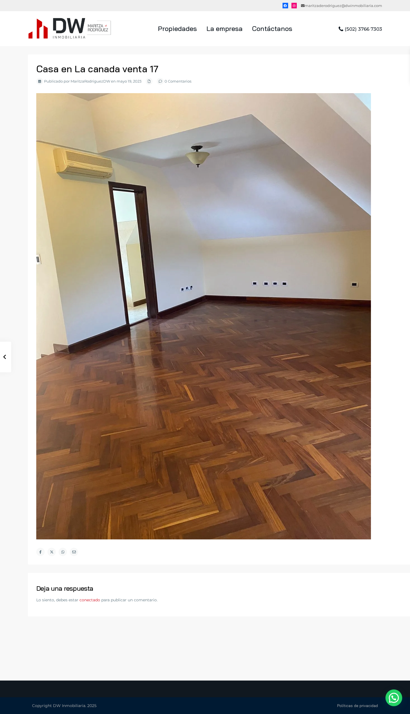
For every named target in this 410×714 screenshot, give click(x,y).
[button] (393, 697)
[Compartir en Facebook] (40, 552)
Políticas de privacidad (357, 705)
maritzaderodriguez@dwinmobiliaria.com (343, 5)
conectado (89, 599)
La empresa (224, 28)
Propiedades (177, 28)
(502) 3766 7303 (363, 29)
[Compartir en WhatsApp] (63, 552)
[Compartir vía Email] (74, 552)
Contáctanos (272, 28)
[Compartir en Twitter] (51, 552)
